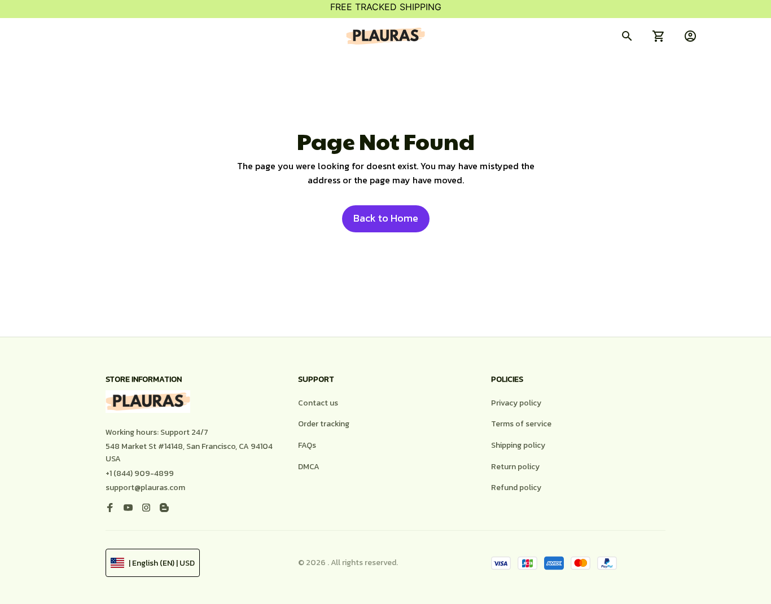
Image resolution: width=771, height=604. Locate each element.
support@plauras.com (145, 487)
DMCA (308, 467)
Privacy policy (516, 403)
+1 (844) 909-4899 (140, 473)
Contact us (318, 403)
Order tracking (323, 424)
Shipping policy (518, 445)
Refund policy (516, 487)
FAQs (307, 445)
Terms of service (521, 424)
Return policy (515, 467)
